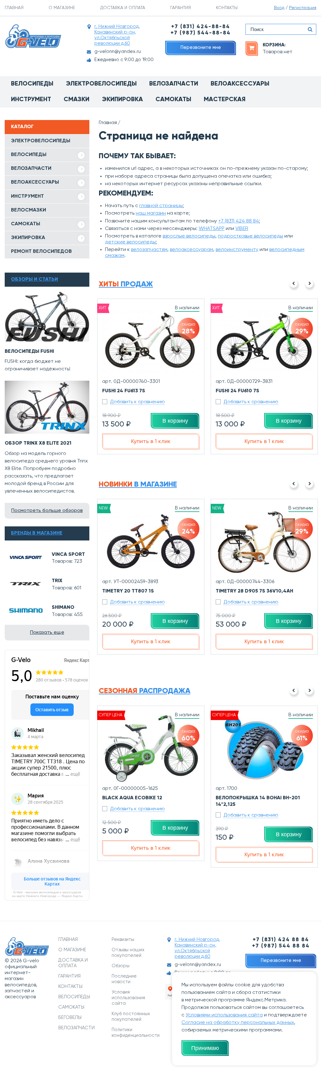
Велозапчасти (173, 84)
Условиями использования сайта (224, 1015)
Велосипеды (32, 84)
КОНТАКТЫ (227, 8)
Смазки (76, 100)
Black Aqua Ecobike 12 (132, 798)
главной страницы (161, 205)
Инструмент (31, 100)
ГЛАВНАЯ (14, 8)
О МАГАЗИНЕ (62, 8)
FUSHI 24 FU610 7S (237, 391)
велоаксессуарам (191, 249)
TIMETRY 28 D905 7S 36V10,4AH (254, 591)
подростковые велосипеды (250, 236)
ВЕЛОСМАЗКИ (28, 210)
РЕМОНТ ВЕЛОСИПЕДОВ (41, 251)
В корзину (175, 421)
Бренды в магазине (36, 533)
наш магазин (151, 213)
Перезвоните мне (201, 47)
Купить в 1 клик (151, 441)
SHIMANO (63, 607)
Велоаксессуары (240, 84)
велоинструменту (237, 249)
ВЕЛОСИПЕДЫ (28, 154)
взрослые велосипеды (189, 236)
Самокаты (173, 100)
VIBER (241, 228)
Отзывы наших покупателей (128, 952)
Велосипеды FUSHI (29, 351)
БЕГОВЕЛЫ (70, 1017)
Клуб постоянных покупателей (131, 1016)
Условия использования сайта (128, 998)
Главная (108, 122)
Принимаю (205, 1048)
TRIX (57, 580)
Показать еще (47, 632)
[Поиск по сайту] (310, 29)
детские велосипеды (130, 242)
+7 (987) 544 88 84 (281, 946)
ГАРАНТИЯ (180, 8)
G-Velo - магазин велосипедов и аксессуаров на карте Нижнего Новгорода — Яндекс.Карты (47, 894)
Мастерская (224, 100)
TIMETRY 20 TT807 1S (128, 591)
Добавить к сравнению (137, 402)
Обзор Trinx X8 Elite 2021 (38, 443)
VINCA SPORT (68, 554)
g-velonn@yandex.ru (117, 51)
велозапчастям (149, 249)
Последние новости (124, 979)
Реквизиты (123, 939)
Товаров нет (277, 52)
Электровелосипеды (101, 84)
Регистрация (302, 8)
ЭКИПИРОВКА (28, 237)
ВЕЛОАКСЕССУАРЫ (35, 182)
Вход (279, 8)
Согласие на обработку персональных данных (238, 1022)
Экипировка (122, 100)
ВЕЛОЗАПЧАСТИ (31, 168)
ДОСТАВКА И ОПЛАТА (122, 8)
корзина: (274, 45)
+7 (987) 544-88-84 (201, 33)
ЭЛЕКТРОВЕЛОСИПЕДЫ (40, 141)
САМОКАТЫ (25, 224)
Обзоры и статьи (34, 279)
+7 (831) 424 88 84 (238, 221)
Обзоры (120, 965)
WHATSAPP (211, 228)
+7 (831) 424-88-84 (200, 26)
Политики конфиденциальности (134, 1032)
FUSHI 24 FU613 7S (123, 391)
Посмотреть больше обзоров (47, 510)
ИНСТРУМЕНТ (27, 196)
